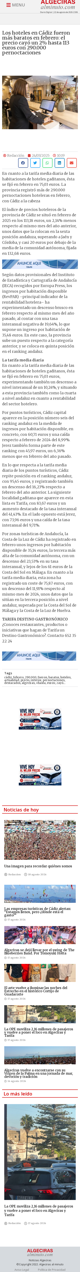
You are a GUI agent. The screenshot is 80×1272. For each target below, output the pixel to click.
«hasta (41, 683)
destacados (12, 683)
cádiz (8, 677)
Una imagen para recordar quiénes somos (38, 866)
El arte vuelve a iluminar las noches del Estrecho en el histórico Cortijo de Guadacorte (35, 991)
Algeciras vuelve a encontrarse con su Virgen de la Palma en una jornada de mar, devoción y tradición (38, 1073)
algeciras (28, 683)
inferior (36, 680)
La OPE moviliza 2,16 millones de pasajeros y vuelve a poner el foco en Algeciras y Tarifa (38, 1032)
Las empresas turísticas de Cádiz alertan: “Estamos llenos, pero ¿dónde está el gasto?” (37, 912)
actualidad (11, 680)
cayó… (61, 683)
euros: (51, 683)
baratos (53, 677)
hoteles (65, 677)
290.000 (30, 677)
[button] (23, 163)
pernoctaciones (54, 680)
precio (24, 680)
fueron (42, 677)
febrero (18, 677)
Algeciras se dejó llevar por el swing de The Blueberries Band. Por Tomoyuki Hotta (39, 951)
